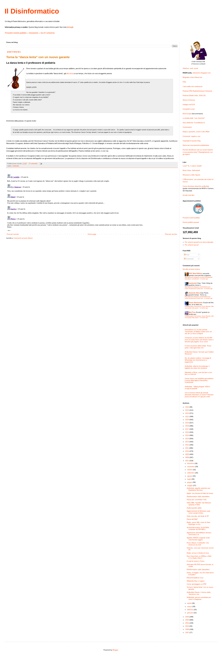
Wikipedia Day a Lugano (196, 581)
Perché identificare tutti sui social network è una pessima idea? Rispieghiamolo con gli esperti (198, 152)
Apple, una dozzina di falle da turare (200, 493)
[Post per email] (40, 163)
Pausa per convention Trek (196, 499)
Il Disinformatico (32, 11)
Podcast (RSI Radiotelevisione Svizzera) (197, 91)
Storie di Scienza (189, 100)
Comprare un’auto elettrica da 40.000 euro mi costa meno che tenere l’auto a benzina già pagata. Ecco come (199, 340)
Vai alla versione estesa (191, 269)
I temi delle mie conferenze (192, 86)
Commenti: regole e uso (191, 136)
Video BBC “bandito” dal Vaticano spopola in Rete (199, 504)
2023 (187, 410)
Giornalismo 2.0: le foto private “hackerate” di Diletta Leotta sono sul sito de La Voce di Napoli (198, 331)
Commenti (189, 259)
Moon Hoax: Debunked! (191, 170)
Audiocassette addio (194, 508)
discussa (70, 73)
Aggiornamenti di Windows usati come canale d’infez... (198, 512)
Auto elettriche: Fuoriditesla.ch (194, 123)
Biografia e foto (188, 77)
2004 (187, 623)
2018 (187, 426)
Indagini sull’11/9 (189, 104)
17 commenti (33, 163)
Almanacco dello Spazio (191, 175)
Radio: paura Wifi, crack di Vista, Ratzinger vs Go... (198, 523)
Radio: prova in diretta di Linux (198, 553)
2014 (187, 438)
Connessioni (187, 127)
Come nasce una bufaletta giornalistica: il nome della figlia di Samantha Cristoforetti (199, 380)
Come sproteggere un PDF (197, 584)
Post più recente (13, 234)
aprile (189, 603)
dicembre (190, 463)
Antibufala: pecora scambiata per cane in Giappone (199, 598)
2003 (187, 626)
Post (187, 255)
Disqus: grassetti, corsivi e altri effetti (196, 132)
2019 (187, 423)
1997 (187, 632)
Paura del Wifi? (192, 519)
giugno (190, 482)
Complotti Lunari (189, 109)
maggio (190, 485)
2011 (187, 448)
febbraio (190, 609)
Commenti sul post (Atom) (23, 238)
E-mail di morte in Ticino (195, 561)
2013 (187, 442)
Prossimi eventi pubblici (16, 33)
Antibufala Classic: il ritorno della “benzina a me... (198, 593)
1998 (187, 629)
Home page (92, 234)
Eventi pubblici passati (191, 222)
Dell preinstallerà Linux (195, 578)
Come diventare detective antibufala (196, 186)
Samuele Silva (194, 293)
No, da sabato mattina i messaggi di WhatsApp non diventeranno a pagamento (198, 360)
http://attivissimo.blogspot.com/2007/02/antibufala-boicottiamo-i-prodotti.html (199, 278)
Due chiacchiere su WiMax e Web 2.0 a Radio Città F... (199, 557)
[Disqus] (92, 202)
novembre (191, 466)
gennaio (190, 613)
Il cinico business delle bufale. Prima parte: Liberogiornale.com (198, 347)
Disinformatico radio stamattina (198, 496)
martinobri (193, 283)
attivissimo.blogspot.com (202, 73)
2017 (187, 429)
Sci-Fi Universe (47, 33)
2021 (187, 416)
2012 (187, 445)
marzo (189, 606)
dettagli (70, 27)
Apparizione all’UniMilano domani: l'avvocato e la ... (199, 533)
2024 (187, 407)
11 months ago (204, 308)
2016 (187, 432)
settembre (191, 473)
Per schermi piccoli (192, 245)
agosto (190, 476)
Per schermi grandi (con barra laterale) (199, 242)
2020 (187, 420)
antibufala (15, 166)
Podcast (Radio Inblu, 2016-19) (194, 95)
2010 (187, 451)
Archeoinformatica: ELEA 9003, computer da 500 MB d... (198, 528)
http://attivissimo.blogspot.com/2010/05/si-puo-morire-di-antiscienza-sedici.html (198, 287)
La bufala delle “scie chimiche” (194, 118)
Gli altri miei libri (188, 195)
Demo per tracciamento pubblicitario (196, 145)
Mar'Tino (192, 312)
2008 (187, 457)
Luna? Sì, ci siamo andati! (192, 166)
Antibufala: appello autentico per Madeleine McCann (198, 489)
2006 (187, 617)
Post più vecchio (171, 234)
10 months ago (208, 288)
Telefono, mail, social (190, 68)
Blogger (115, 650)
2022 (187, 413)
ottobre (190, 470)
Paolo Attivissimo (196, 302)
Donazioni (33, 33)
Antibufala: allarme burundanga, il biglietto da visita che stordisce (197, 367)
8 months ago (204, 279)
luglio (189, 479)
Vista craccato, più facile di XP (198, 516)
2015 (187, 435)
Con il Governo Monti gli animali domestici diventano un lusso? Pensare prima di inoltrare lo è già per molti (199, 395)
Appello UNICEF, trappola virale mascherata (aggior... (198, 539)
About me (198, 77)
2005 (187, 620)
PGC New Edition (195, 273)
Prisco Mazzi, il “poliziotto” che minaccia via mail (198, 544)
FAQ (184, 82)
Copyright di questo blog (191, 141)
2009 (187, 454)
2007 (187, 461)
